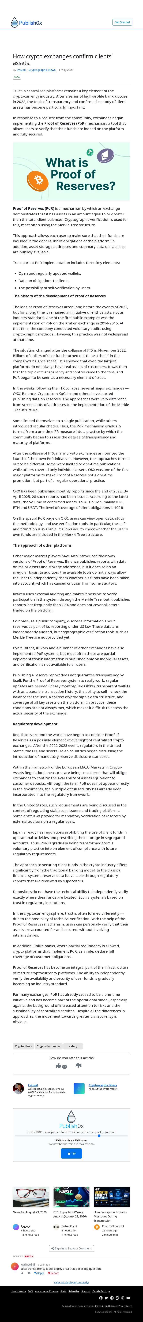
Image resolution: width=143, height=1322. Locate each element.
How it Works (18, 1291)
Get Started (122, 22)
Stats (63, 1291)
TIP (73, 1153)
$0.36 (17, 77)
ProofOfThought (113, 1226)
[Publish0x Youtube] (129, 1298)
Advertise (74, 1291)
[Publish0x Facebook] (101, 1298)
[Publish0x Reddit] (118, 1298)
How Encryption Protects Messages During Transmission (110, 1216)
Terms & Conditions (104, 1306)
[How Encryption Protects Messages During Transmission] (112, 1197)
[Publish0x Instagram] (123, 1298)
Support (85, 1291)
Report (54, 1273)
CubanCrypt (69, 1226)
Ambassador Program (46, 1291)
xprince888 (28, 1264)
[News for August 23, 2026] (31, 1197)
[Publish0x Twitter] (107, 1298)
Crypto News (23, 1046)
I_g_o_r (25, 1226)
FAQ (30, 1291)
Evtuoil (21, 70)
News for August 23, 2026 (30, 1212)
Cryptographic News (42, 70)
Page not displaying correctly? (71, 1282)
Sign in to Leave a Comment (73, 1248)
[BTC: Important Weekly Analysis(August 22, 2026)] (71, 1197)
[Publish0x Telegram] (112, 1298)
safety (73, 1046)
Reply (40, 1273)
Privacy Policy (125, 1306)
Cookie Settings (101, 1291)
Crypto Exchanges (49, 1046)
